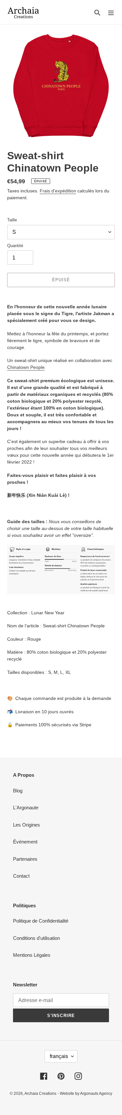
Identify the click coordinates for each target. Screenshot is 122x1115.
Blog (17, 790)
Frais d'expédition (58, 190)
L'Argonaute (25, 807)
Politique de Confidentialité (40, 921)
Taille (12, 219)
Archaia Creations (40, 1093)
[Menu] (111, 12)
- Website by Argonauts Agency (85, 1093)
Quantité (15, 245)
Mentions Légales (31, 955)
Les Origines (26, 825)
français (59, 1056)
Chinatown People (26, 367)
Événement (25, 841)
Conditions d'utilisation (36, 938)
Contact (21, 876)
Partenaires (25, 859)
